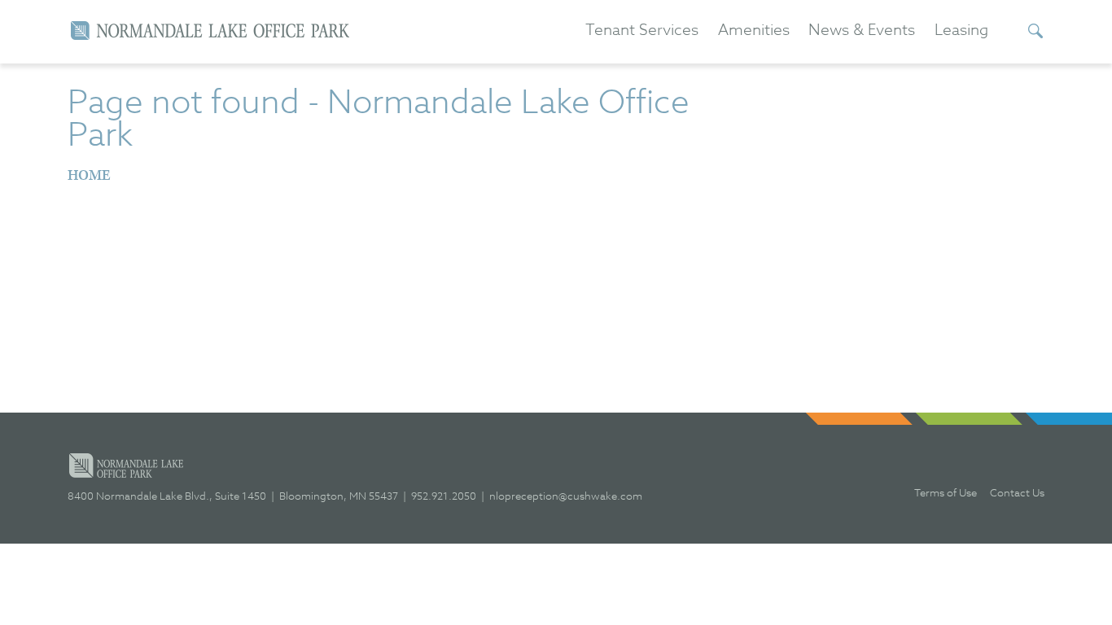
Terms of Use (945, 492)
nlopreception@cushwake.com (565, 495)
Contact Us (1017, 492)
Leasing (961, 30)
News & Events (861, 30)
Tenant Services (641, 30)
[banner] (210, 30)
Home (89, 176)
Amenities (754, 30)
